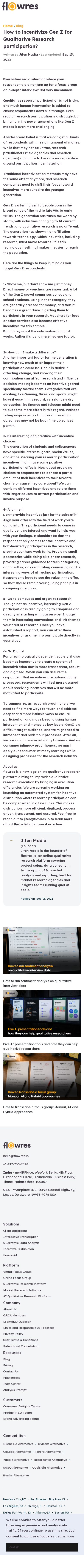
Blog (19, 26)
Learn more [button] (65, 1536)
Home (8, 26)
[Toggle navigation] (77, 6)
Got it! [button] (14, 1547)
